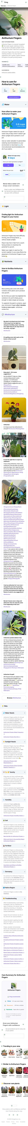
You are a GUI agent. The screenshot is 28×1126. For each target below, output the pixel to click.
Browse (14, 698)
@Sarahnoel (8, 9)
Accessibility (22, 1121)
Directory (14, 1123)
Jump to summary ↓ (14, 97)
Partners (8, 1121)
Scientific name (5, 64)
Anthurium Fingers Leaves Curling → (14, 959)
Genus (19, 64)
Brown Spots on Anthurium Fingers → (14, 952)
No (8, 165)
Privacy (13, 1121)
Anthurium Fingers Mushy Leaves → (13, 948)
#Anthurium (10, 314)
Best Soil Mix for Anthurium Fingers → (14, 836)
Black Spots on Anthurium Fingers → (14, 950)
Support (3, 1121)
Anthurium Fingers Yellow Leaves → (13, 961)
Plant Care (3, 5)
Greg (19, 145)
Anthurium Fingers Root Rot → (12, 737)
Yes (20, 165)
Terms (17, 1121)
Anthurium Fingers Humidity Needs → (14, 815)
